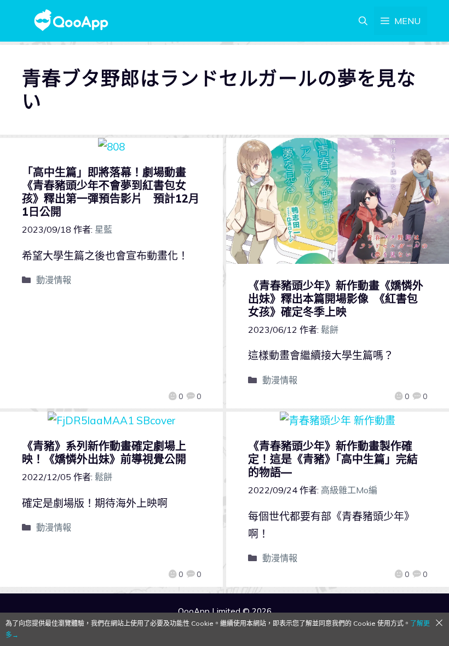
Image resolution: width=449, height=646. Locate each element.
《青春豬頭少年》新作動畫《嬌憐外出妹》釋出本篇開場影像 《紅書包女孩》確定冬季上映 (335, 299)
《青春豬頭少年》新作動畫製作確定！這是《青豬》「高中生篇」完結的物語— (333, 459)
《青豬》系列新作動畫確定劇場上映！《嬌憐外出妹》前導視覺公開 (104, 452)
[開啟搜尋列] (363, 21)
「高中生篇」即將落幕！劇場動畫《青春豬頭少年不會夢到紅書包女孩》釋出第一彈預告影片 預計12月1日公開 (110, 191)
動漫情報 (53, 279)
